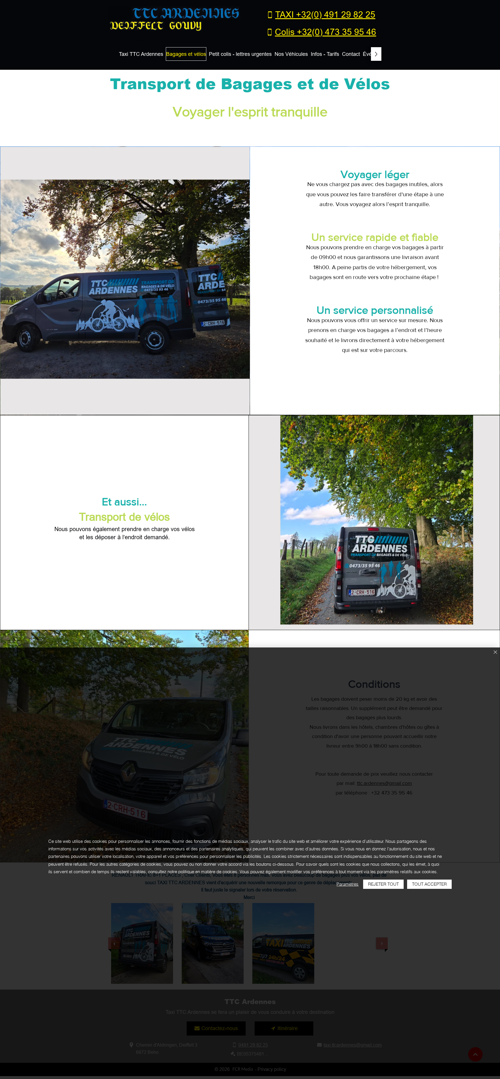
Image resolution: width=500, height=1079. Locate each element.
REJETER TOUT (383, 884)
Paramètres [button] (348, 884)
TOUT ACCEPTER (429, 884)
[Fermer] (495, 652)
